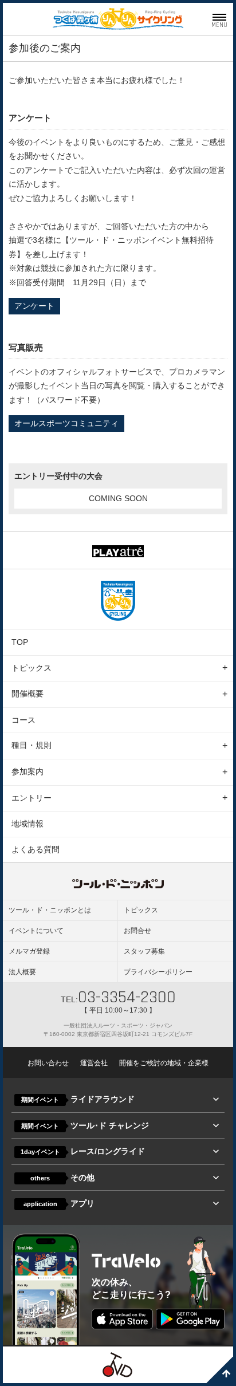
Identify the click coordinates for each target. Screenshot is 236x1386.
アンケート (34, 305)
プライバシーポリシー (158, 972)
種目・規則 (31, 745)
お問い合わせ (48, 1063)
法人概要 (22, 972)
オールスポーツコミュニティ (66, 423)
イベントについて (36, 931)
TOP (19, 642)
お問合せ (137, 931)
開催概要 (27, 693)
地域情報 (27, 823)
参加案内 (27, 771)
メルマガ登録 (29, 951)
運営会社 (94, 1063)
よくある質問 (35, 849)
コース (23, 719)
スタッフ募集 (144, 951)
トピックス (31, 667)
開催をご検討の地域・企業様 (164, 1063)
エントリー (31, 797)
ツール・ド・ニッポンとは (50, 910)
